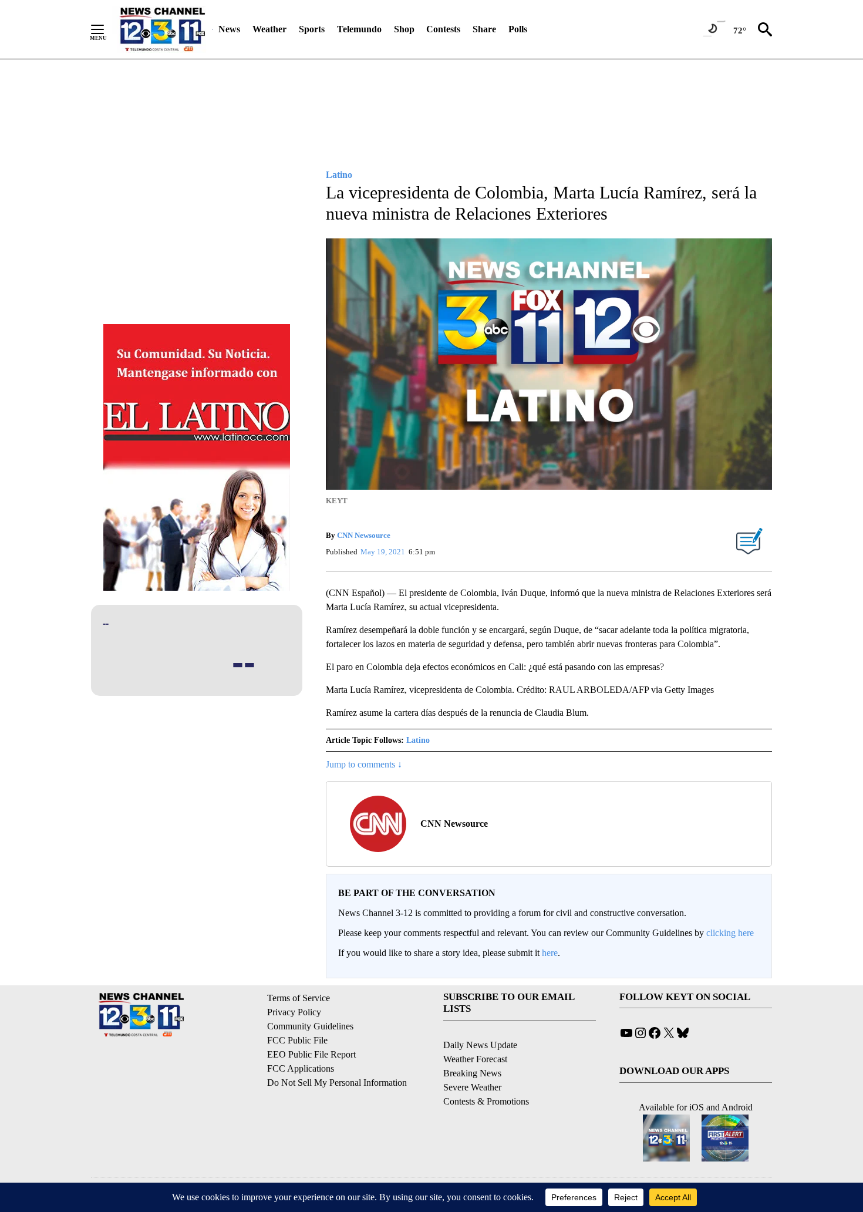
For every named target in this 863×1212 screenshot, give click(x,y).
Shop (404, 29)
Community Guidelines (310, 1026)
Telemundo (359, 29)
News (229, 29)
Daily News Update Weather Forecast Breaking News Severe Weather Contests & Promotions (486, 1073)
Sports (312, 29)
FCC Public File (297, 1040)
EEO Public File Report (311, 1054)
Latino (418, 740)
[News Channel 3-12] (162, 29)
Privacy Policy (294, 1012)
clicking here (730, 933)
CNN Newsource (363, 535)
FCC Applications (300, 1068)
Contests (443, 29)
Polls (517, 29)
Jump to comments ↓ (364, 764)
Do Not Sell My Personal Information (337, 1083)
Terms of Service (298, 998)
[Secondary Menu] (106, 29)
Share (484, 29)
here (550, 953)
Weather (269, 29)
